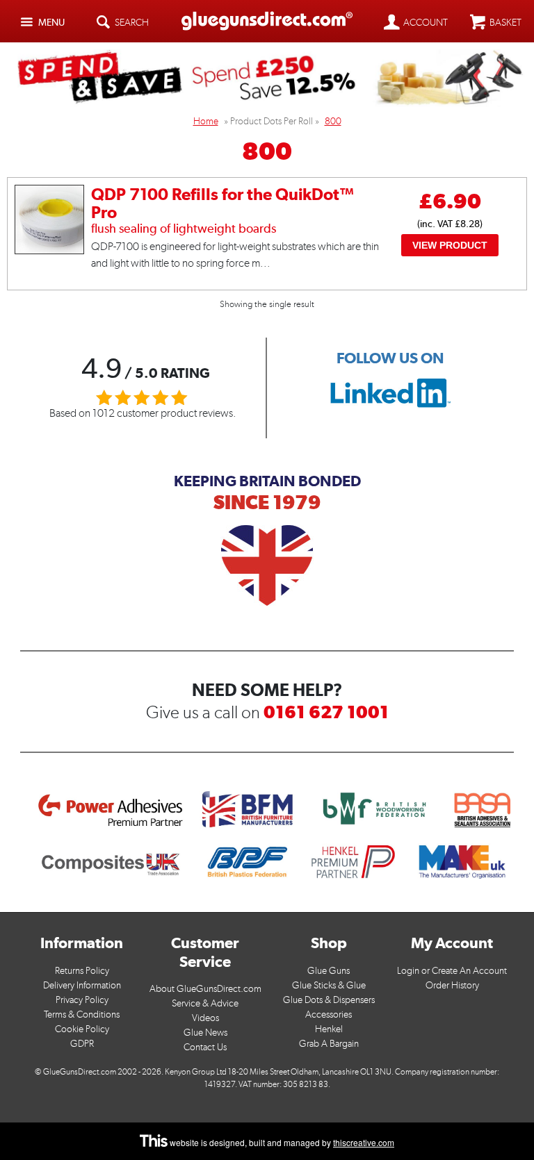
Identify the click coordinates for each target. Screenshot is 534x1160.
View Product (449, 245)
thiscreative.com (363, 1142)
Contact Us (205, 1047)
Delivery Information (82, 985)
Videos (205, 1018)
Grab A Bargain (329, 1044)
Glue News (205, 1032)
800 (333, 121)
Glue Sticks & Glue (329, 985)
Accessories (328, 1014)
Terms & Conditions (82, 1014)
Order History (452, 985)
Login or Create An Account (452, 971)
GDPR (82, 1044)
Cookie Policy (82, 1029)
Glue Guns (328, 971)
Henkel (329, 1029)
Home (205, 121)
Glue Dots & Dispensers (329, 1000)
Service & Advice (205, 1003)
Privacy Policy (82, 1000)
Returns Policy (82, 971)
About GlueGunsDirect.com (205, 989)
